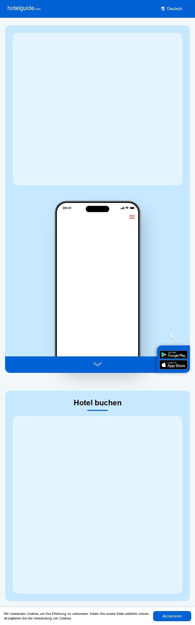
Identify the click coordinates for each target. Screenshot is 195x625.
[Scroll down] (97, 364)
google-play (173, 355)
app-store (173, 364)
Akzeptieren (172, 616)
